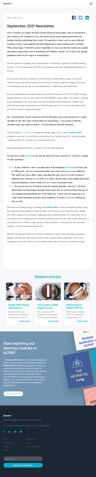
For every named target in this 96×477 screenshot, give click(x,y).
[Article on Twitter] (80, 18)
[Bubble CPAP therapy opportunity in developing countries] (19, 299)
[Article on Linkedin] (87, 18)
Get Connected (33, 446)
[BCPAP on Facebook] (4, 432)
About (6, 439)
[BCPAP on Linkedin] (9, 431)
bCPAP (28, 155)
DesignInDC (19, 425)
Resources (31, 439)
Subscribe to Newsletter (23, 465)
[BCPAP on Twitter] (15, 432)
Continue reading (24, 321)
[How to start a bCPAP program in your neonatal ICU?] (48, 299)
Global (6, 450)
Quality (6, 446)
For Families (8, 443)
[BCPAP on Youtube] (21, 431)
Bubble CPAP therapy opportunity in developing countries (18, 306)
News (29, 443)
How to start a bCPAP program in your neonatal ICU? (47, 306)
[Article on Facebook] (74, 18)
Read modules (11, 394)
